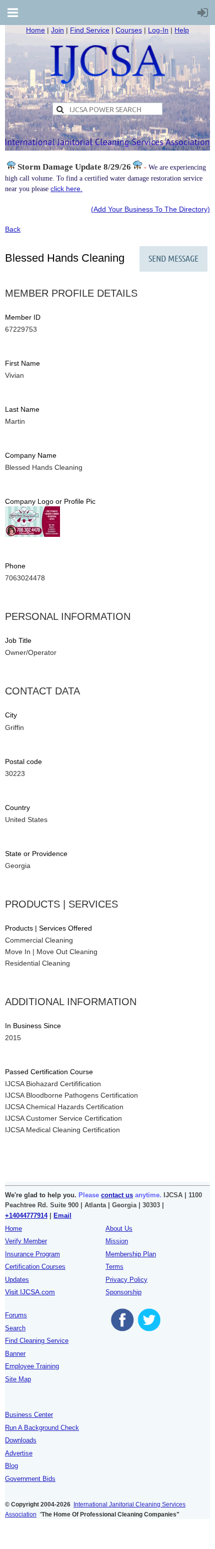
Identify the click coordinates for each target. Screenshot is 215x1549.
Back (12, 229)
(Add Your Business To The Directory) (150, 209)
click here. (66, 189)
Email (63, 1215)
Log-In (158, 30)
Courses (129, 30)
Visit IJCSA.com (30, 1292)
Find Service (90, 30)
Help (181, 30)
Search (15, 1328)
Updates (17, 1279)
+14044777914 (26, 1215)
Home (35, 30)
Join (57, 30)
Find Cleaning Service (36, 1340)
